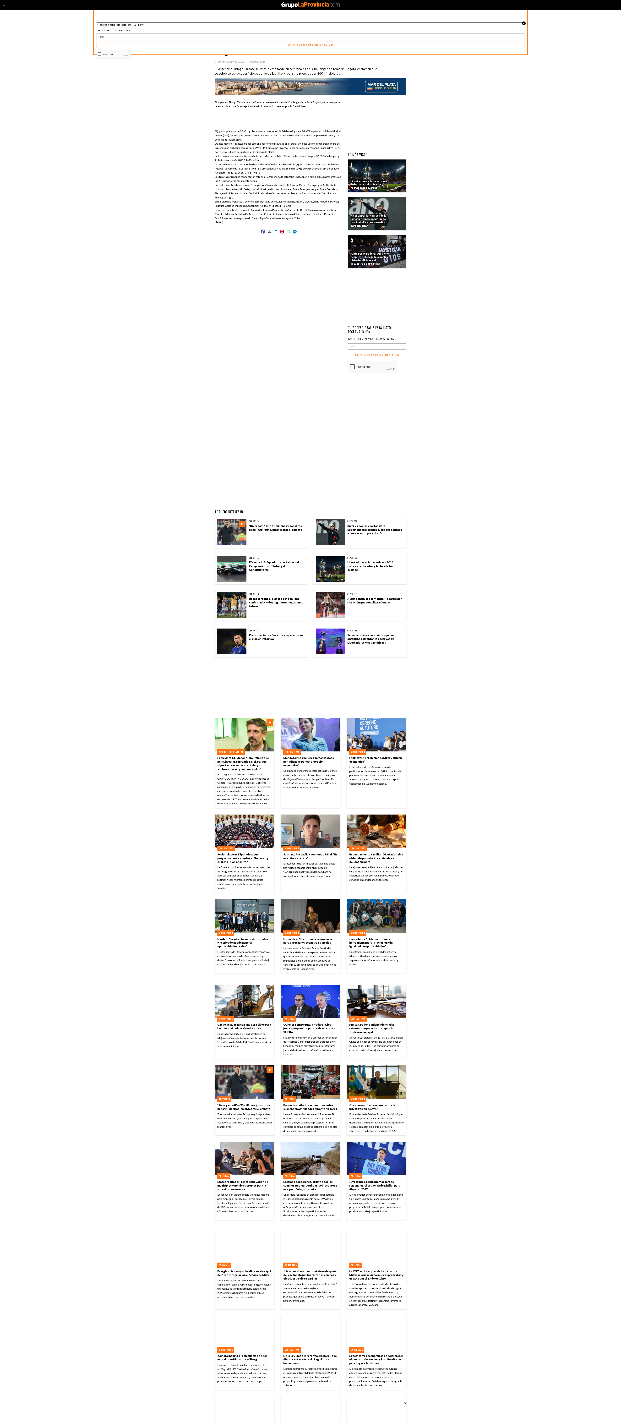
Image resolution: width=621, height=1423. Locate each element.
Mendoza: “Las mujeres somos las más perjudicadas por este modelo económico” (308, 761)
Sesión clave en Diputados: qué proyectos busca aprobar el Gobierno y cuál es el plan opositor (242, 858)
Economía (224, 1265)
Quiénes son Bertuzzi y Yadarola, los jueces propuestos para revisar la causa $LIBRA (309, 1028)
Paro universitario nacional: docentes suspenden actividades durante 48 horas (310, 1107)
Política (290, 1018)
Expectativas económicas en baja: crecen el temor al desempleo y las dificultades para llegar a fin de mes (376, 1359)
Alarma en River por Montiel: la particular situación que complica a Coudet (374, 600)
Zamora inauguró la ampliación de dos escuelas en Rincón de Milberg (242, 1357)
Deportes (254, 521)
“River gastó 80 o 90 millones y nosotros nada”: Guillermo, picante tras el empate (275, 527)
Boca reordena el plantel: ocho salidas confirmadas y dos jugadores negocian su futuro (276, 602)
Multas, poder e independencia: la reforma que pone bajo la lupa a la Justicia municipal (371, 1028)
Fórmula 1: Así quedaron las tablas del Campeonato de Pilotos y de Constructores (274, 566)
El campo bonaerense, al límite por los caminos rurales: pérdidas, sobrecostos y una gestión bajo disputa (310, 1185)
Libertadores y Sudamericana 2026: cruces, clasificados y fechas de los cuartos (370, 566)
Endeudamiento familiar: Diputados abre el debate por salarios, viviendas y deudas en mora (376, 858)
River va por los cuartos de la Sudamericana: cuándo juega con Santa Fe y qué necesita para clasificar (374, 529)
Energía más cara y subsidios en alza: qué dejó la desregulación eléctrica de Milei (244, 1273)
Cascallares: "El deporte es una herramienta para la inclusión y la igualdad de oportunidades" (371, 942)
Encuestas (357, 1349)
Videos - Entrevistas (231, 752)
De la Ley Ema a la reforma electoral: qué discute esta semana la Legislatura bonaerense (310, 1359)
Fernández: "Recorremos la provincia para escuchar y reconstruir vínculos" (307, 940)
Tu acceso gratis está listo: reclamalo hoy (370, 329)
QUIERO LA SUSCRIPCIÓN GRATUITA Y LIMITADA (377, 355)
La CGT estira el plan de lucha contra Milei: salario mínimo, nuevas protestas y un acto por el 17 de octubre (376, 1275)
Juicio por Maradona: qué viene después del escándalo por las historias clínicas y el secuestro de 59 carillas (309, 1275)
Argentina (291, 1265)
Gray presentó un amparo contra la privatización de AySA (372, 1107)
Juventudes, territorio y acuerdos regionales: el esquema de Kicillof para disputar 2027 (374, 1185)
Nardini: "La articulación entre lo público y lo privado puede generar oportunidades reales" (243, 942)
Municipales (358, 752)
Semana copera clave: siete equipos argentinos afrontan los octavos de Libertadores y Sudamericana (370, 638)
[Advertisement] (280, 115)
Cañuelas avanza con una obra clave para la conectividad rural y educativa (244, 1026)
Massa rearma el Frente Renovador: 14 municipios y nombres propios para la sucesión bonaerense (242, 1185)
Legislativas (292, 752)
